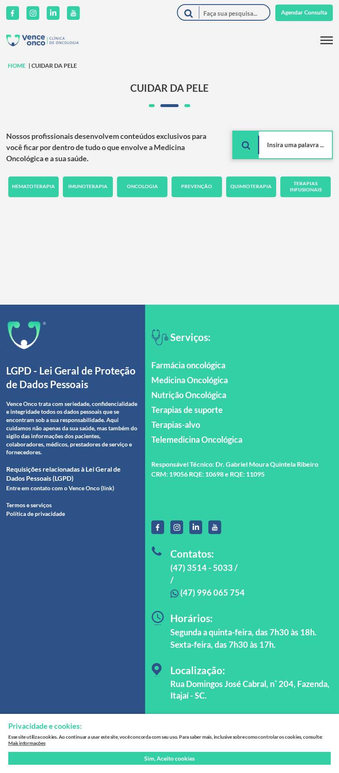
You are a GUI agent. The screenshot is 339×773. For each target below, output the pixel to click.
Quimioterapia (251, 186)
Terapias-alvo (175, 424)
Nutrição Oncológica (188, 395)
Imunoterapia (87, 186)
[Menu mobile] (326, 40)
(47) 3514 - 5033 (201, 568)
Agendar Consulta (304, 12)
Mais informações (26, 743)
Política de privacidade (35, 513)
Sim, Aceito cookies (169, 758)
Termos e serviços (29, 504)
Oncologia (142, 186)
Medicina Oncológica (189, 380)
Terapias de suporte (187, 410)
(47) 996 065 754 (212, 592)
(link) (107, 487)
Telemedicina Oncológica (196, 439)
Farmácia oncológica (188, 365)
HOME (17, 65)
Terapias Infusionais (306, 186)
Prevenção (196, 186)
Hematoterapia (33, 186)
